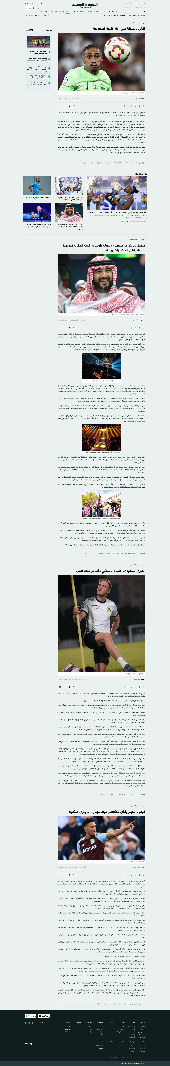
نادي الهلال (133, 1004)
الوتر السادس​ (100, 1029)
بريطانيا (99, 1004)
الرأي (108, 11)
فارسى (127, 3)
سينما (101, 1032)
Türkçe (135, 3)
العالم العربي (142, 1026)
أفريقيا (133, 1034)
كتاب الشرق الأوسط (119, 1032)
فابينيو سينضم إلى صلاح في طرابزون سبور (38, 198)
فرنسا (86, 553)
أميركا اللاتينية (132, 1037)
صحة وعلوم (89, 11)
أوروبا (133, 1029)
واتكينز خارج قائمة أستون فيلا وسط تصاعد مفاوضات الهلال (38, 77)
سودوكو (101, 1048)
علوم (91, 1029)
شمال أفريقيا (140, 1032)
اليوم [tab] (31, 30)
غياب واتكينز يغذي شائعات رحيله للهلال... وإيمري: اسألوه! (107, 812)
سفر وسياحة (68, 1029)
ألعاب (45, 11)
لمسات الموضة (68, 1032)
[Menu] (144, 11)
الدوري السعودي (96, 163)
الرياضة (68, 11)
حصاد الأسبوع (131, 1046)
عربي (144, 3)
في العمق (62, 11)
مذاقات (69, 1026)
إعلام (102, 1034)
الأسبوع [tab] (27, 30)
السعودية (85, 163)
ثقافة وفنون (96, 11)
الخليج (142, 1029)
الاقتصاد (103, 11)
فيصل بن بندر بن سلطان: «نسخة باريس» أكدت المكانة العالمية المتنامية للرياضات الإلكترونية (70, 227)
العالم (113, 11)
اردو (131, 3)
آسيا (134, 1032)
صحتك (90, 1026)
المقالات (122, 1026)
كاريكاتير (122, 1029)
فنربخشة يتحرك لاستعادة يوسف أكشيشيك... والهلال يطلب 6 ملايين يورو (37, 60)
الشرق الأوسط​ (119, 11)
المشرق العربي (140, 1034)
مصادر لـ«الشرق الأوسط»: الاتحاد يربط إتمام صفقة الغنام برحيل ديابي (37, 84)
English (140, 3)
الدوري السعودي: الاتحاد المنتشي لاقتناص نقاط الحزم (110, 571)
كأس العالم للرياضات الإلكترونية (127, 553)
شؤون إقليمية (142, 1037)
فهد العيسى (136, 679)
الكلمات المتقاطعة (99, 1046)
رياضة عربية (142, 1048)
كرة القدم (127, 163)
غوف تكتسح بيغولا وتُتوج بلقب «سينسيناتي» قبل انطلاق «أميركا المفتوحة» (118, 212)
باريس (93, 553)
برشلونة (106, 163)
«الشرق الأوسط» (136, 867)
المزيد (41, 11)
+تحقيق (133, 1051)
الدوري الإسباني (116, 163)
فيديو (56, 11)
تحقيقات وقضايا (131, 1048)
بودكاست (51, 11)
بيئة (91, 1032)
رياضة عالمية (142, 1051)
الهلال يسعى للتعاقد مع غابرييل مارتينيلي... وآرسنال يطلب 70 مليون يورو (37, 69)
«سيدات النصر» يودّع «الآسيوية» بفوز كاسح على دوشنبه (38, 52)
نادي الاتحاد (133, 794)
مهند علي (137, 98)
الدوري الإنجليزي (122, 1004)
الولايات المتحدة (131, 1026)
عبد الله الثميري (136, 320)
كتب (102, 1026)
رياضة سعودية (132, 23)
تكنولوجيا (82, 11)
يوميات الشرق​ (75, 11)
